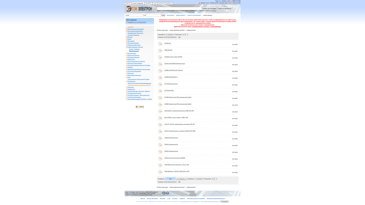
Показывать (178, 34)
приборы (130, 67)
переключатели (191, 30)
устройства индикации (134, 97)
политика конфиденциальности (216, 198)
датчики (130, 37)
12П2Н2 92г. (167, 43)
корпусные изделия (133, 55)
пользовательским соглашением (189, 201)
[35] (179, 37)
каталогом (213, 10)
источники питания (133, 43)
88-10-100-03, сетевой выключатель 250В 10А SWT (179, 110)
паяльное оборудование (135, 63)
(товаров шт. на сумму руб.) (137, 22)
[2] (166, 37)
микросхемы (131, 59)
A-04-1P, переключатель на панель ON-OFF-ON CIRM (179, 131)
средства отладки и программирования (139, 83)
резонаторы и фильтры (134, 75)
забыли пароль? (180, 15)
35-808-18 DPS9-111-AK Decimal (173, 70)
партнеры (162, 198)
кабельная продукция (134, 45)
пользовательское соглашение (196, 198)
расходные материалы (134, 71)
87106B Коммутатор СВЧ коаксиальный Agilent (177, 104)
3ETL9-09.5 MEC (169, 90)
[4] (170, 37)
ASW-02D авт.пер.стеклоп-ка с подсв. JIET (176, 164)
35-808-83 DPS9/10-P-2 (170, 77)
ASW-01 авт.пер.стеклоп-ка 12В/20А (174, 158)
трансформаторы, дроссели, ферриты (139, 91)
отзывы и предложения (194, 15)
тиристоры (131, 87)
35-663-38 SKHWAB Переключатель (174, 63)
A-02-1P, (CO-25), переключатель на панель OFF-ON (179, 124)
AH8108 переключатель (171, 137)
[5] (172, 37)
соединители (131, 81)
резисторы (131, 73)
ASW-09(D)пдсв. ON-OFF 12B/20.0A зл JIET (177, 171)
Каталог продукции (162, 30)
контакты (175, 198)
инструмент (131, 41)
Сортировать (161, 34)
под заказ (235, 44)
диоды (129, 39)
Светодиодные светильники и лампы (138, 79)
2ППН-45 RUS (168, 50)
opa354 (197, 10)
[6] (174, 37)
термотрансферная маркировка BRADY (139, 85)
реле (129, 77)
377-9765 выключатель (171, 83)
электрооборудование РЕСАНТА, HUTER (140, 99)
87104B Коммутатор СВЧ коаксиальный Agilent (177, 97)
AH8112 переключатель (171, 144)
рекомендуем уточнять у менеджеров (206, 26)
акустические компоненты (135, 31)
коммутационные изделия (177, 30)
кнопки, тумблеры (134, 49)
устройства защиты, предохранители (138, 95)
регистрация (170, 15)
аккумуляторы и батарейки (136, 29)
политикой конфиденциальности (210, 201)
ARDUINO (130, 27)
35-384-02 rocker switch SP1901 (173, 57)
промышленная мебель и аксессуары (139, 69)
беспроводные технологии (135, 33)
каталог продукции (152, 198)
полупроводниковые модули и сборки (139, 65)
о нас (168, 198)
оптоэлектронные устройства (136, 61)
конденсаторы (132, 53)
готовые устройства (133, 35)
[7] (175, 37)
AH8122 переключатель (171, 151)
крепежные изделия (133, 57)
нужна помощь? (207, 15)
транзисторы (131, 89)
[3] (168, 37)
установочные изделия (134, 93)
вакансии (182, 198)
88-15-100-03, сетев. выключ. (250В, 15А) (176, 117)
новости (142, 198)
